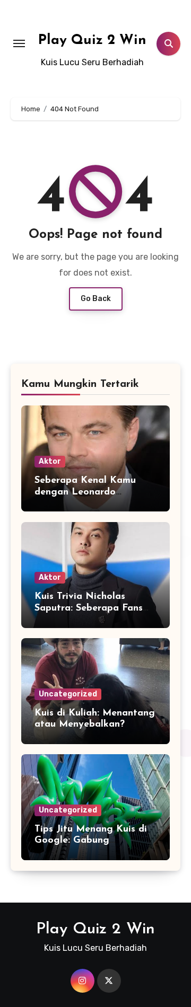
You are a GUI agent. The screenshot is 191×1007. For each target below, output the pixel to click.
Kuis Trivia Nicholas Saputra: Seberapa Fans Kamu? (88, 608)
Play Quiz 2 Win (92, 40)
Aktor (50, 461)
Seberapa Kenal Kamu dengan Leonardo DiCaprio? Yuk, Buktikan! (90, 492)
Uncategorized (68, 694)
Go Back (96, 298)
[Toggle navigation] (19, 43)
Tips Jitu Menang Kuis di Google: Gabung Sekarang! (90, 841)
